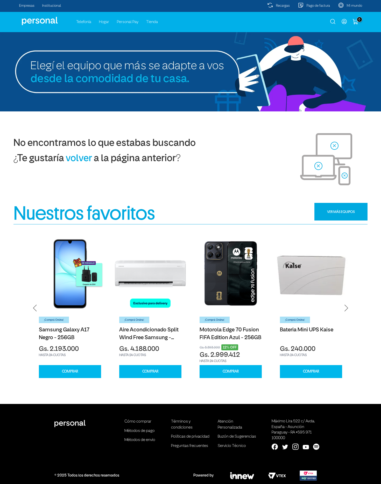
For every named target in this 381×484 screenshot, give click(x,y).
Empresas (26, 6)
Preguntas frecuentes (189, 446)
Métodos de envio (139, 440)
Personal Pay (127, 22)
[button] (35, 308)
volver (79, 158)
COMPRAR (70, 371)
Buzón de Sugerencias (237, 436)
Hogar (104, 22)
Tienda (152, 22)
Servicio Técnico (232, 446)
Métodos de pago (139, 431)
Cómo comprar (137, 421)
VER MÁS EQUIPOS (341, 211)
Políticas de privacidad (190, 436)
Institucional (51, 6)
